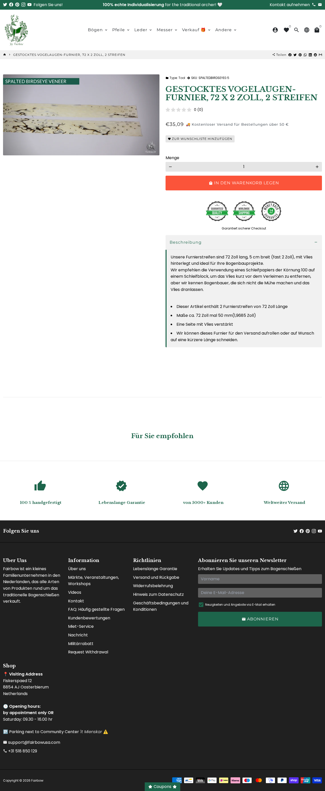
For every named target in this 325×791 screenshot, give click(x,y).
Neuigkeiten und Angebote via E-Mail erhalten (240, 604)
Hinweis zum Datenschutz (158, 594)
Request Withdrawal (88, 652)
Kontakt (76, 601)
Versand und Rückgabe (156, 577)
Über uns (77, 569)
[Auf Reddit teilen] (315, 55)
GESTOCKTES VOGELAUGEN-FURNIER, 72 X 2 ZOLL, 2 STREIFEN (69, 55)
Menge (172, 158)
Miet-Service (81, 626)
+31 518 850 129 (20, 751)
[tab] (244, 242)
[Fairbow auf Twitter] (5, 5)
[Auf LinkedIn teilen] (310, 55)
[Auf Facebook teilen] (289, 55)
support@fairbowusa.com (31, 742)
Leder (143, 29)
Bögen (98, 29)
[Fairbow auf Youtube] (29, 5)
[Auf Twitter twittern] (295, 55)
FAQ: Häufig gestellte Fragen (96, 609)
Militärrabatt (80, 644)
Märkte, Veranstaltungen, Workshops (93, 580)
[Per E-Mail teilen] (320, 55)
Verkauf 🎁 (196, 29)
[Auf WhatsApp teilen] (305, 55)
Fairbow (37, 780)
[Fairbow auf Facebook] (11, 5)
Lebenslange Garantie (155, 569)
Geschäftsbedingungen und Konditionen (160, 606)
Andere (226, 29)
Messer (167, 29)
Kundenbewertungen (89, 618)
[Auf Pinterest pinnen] (300, 55)
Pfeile (121, 29)
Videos (74, 592)
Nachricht (78, 635)
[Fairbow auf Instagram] (23, 5)
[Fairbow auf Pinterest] (17, 5)
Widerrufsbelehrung (153, 586)
